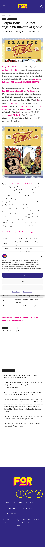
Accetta (22, 275)
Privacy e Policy (27, 292)
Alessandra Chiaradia (10, 35)
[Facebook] (20, 494)
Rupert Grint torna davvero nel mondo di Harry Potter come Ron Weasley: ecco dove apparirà (21, 376)
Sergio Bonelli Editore (9, 330)
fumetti (29, 328)
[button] (41, 256)
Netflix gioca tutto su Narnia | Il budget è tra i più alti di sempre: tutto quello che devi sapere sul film (22, 393)
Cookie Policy (16, 292)
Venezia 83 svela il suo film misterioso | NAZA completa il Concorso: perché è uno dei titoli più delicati (23, 417)
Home (4, 15)
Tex (19, 330)
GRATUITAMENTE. (31, 82)
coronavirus (12, 328)
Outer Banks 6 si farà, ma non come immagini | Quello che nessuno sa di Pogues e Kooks (23, 425)
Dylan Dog (21, 328)
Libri (9, 15)
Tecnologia (14, 18)
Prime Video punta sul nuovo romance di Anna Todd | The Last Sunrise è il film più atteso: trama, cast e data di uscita (23, 401)
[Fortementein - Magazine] (22, 6)
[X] (39, 494)
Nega (22, 281)
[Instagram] (29, 494)
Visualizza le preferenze (22, 288)
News (8, 18)
